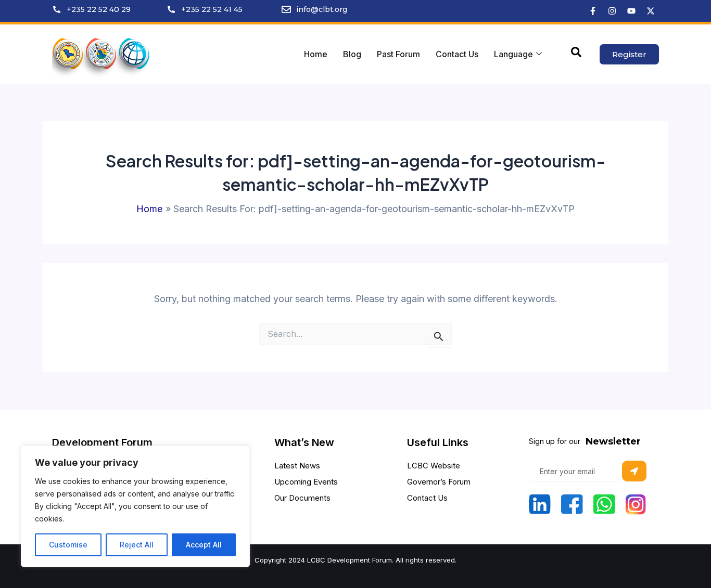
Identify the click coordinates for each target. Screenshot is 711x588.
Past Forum (398, 54)
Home (315, 54)
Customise (68, 544)
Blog (352, 54)
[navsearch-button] (576, 54)
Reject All (137, 544)
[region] (135, 506)
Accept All (204, 544)
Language (513, 54)
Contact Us (457, 54)
